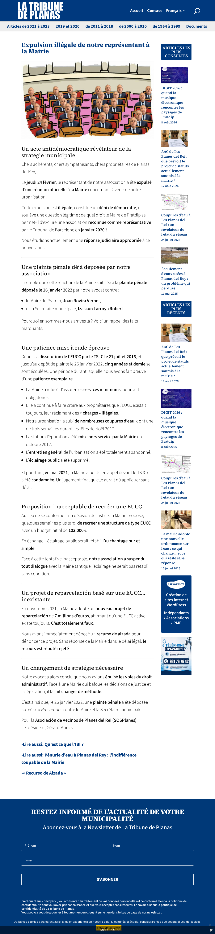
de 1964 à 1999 (166, 26)
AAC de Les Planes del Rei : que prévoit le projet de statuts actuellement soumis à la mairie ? (175, 166)
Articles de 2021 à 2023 (28, 26)
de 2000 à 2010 (133, 26)
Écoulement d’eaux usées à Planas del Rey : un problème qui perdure (175, 278)
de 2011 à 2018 (99, 26)
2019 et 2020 (68, 26)
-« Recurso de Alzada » (43, 773)
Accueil (136, 11)
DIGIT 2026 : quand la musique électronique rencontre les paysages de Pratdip (172, 102)
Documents (196, 26)
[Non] (210, 925)
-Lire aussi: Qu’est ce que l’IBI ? (52, 744)
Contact (154, 11)
